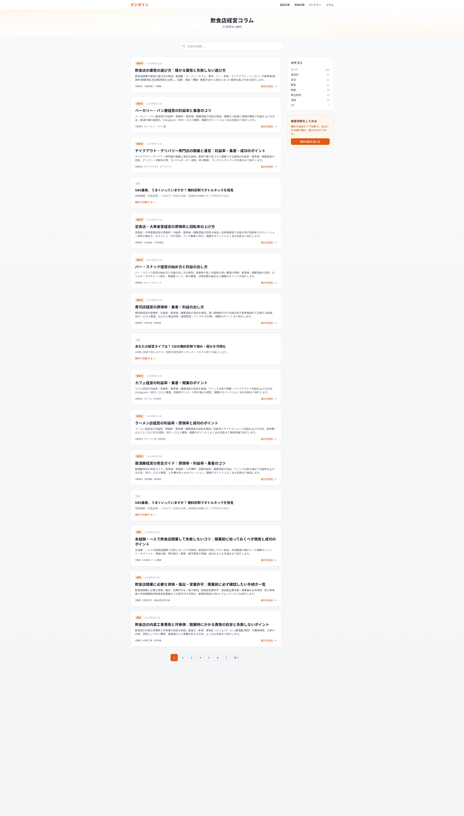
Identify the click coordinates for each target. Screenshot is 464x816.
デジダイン (139, 4)
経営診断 (285, 5)
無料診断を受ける (310, 141)
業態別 (139, 63)
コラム (330, 5)
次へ (236, 657)
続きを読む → (269, 86)
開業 (138, 532)
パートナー (315, 5)
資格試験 (299, 5)
